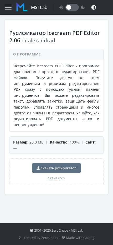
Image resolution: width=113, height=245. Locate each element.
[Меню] (8, 7)
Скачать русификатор (58, 168)
